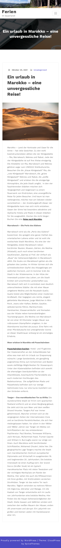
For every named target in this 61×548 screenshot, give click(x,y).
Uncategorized (40, 70)
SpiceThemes (32, 544)
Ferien (9, 11)
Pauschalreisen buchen (18, 349)
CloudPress (54, 540)
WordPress (30, 540)
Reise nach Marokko (32, 219)
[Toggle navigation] (55, 13)
